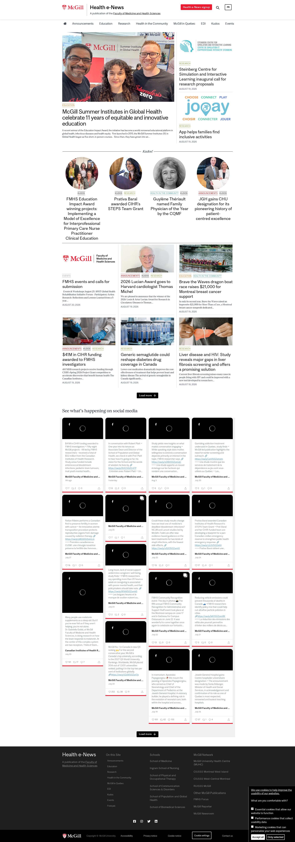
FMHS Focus (201, 799)
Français (111, 806)
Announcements (83, 23)
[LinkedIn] (156, 821)
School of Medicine (161, 761)
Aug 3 (154, 480)
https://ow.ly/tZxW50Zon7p (125, 674)
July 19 (155, 712)
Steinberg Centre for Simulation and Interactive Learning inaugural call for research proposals (203, 76)
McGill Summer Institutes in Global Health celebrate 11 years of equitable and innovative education (115, 118)
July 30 (198, 480)
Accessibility (127, 836)
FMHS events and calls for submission (86, 284)
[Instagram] (141, 821)
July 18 (198, 712)
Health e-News (107, 7)
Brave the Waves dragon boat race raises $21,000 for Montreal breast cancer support (206, 289)
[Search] (217, 8)
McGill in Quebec (184, 23)
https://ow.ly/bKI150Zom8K (211, 616)
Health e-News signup (196, 7)
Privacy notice (150, 836)
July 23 (111, 607)
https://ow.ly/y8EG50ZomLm (79, 539)
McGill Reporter (203, 806)
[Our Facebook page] (134, 821)
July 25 (111, 530)
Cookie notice (174, 836)
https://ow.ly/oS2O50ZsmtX (166, 548)
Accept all (258, 837)
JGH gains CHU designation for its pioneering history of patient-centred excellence (213, 209)
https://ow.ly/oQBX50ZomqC (166, 462)
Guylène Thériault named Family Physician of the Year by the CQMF (169, 206)
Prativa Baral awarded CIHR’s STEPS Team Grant (125, 204)
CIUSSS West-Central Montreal (212, 778)
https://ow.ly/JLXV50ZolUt (208, 545)
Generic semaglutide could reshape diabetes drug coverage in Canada (145, 359)
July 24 (198, 557)
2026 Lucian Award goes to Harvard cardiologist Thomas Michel (147, 286)
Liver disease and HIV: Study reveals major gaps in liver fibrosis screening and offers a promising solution (205, 362)
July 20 (111, 684)
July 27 (68, 557)
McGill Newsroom (204, 813)
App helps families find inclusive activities (199, 134)
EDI (203, 23)
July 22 (155, 634)
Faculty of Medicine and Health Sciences (136, 13)
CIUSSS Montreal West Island (211, 771)
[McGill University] (74, 7)
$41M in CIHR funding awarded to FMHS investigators (82, 359)
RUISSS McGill (202, 786)
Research (124, 23)
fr (228, 7)
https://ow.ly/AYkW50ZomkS (122, 591)
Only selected (275, 837)
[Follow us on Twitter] (148, 821)
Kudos (215, 23)
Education (105, 23)
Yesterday (112, 480)
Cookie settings (201, 835)
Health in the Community (152, 23)
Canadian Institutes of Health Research (82, 650)
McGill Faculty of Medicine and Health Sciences (82, 477)
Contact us (227, 836)
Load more (145, 395)
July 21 (198, 634)
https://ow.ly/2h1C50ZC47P (122, 468)
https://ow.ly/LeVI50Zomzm (209, 459)
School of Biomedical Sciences (167, 807)
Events (229, 23)
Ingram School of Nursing (164, 768)
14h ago (68, 480)
